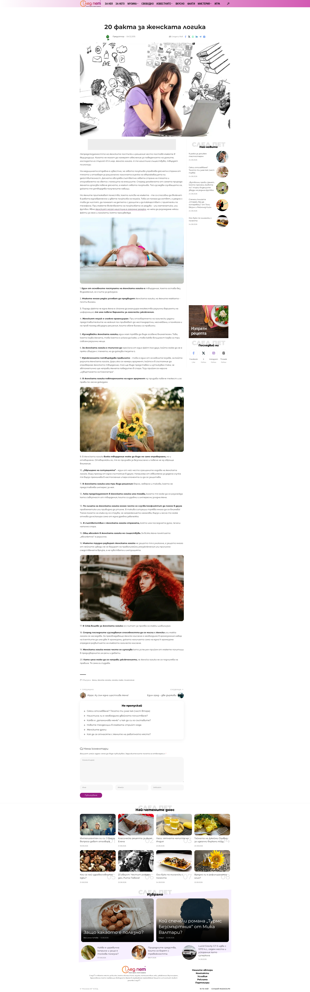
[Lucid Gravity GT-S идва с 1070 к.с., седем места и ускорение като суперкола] (189, 952)
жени (94, 680)
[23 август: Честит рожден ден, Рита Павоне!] (136, 861)
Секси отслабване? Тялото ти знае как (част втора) (118, 711)
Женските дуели (96, 729)
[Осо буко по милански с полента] (222, 221)
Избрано (155, 894)
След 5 (161, 938)
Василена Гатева (91, 938)
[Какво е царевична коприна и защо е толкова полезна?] (88, 952)
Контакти (202, 973)
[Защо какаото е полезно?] (117, 920)
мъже (120, 680)
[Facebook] (193, 356)
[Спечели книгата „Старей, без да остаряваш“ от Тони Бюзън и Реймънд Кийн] (222, 205)
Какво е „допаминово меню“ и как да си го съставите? (119, 720)
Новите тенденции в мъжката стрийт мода (114, 725)
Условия (202, 976)
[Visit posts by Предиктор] (107, 36)
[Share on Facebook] (185, 37)
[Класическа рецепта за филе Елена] (136, 824)
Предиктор (118, 36)
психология (129, 680)
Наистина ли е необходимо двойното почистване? (117, 715)
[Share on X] (189, 37)
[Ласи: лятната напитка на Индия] (174, 824)
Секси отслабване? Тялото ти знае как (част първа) (201, 170)
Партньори (202, 982)
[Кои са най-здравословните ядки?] (98, 861)
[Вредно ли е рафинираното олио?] (212, 861)
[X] (203, 356)
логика (115, 680)
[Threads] (223, 356)
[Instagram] (213, 356)
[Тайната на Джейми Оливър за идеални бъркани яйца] (212, 824)
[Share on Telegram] (200, 37)
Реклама (202, 979)
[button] (228, 3)
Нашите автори (202, 970)
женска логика (104, 680)
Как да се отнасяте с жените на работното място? (119, 734)
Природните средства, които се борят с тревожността (162, 950)
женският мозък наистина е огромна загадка (120, 209)
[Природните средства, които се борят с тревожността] (139, 952)
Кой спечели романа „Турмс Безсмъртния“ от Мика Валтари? (190, 926)
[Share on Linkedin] (196, 37)
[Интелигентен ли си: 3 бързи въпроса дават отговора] (98, 824)
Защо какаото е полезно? (114, 932)
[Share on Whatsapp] (193, 37)
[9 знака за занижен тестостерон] (222, 157)
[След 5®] (90, 3)
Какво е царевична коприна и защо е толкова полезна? (108, 950)
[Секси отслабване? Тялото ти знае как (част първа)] (222, 172)
